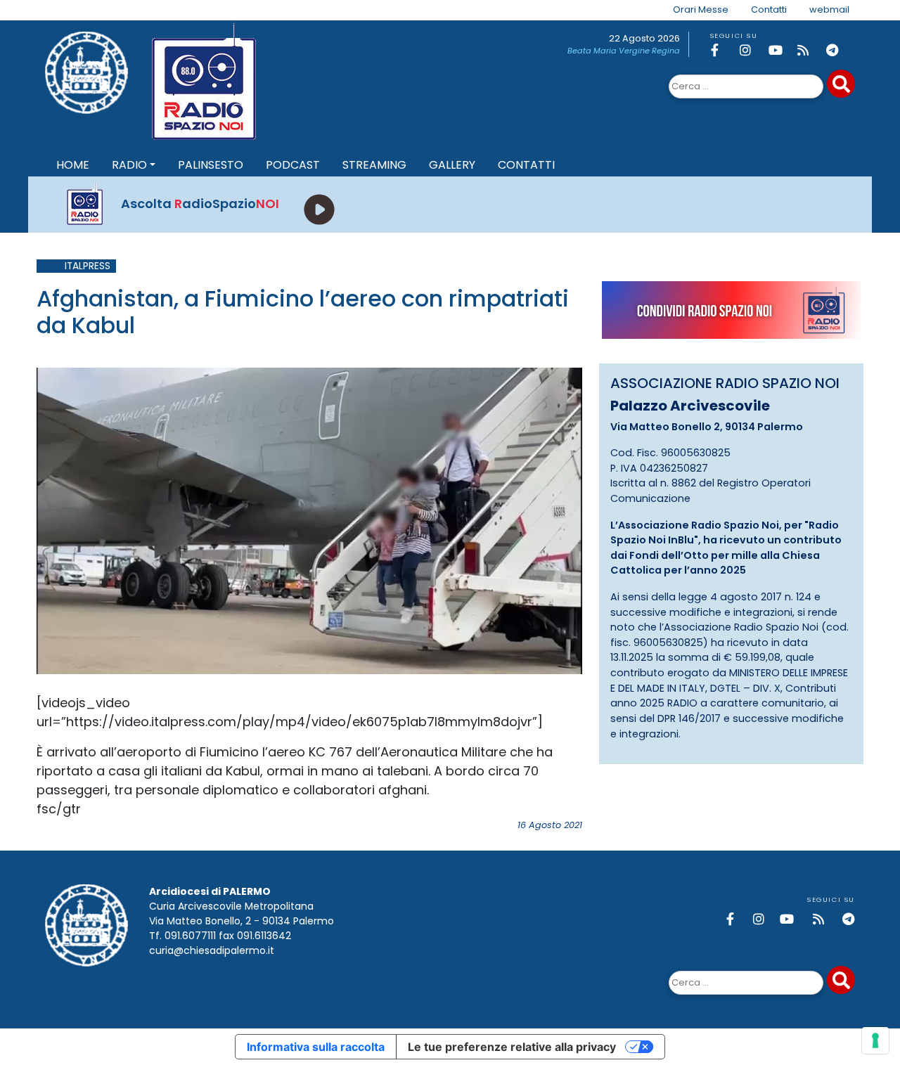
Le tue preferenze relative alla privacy (512, 1047)
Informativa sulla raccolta (316, 1047)
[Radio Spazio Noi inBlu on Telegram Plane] (838, 50)
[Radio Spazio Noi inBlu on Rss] (809, 50)
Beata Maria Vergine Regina (623, 50)
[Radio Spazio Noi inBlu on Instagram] (751, 50)
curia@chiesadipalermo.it (211, 950)
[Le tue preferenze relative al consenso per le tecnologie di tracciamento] (875, 1040)
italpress (87, 266)
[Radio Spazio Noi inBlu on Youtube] (780, 50)
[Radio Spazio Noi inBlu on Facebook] (722, 50)
